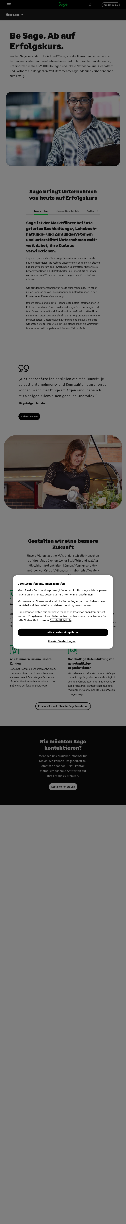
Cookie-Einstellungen (62, 641)
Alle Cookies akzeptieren (63, 632)
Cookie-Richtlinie (60, 620)
